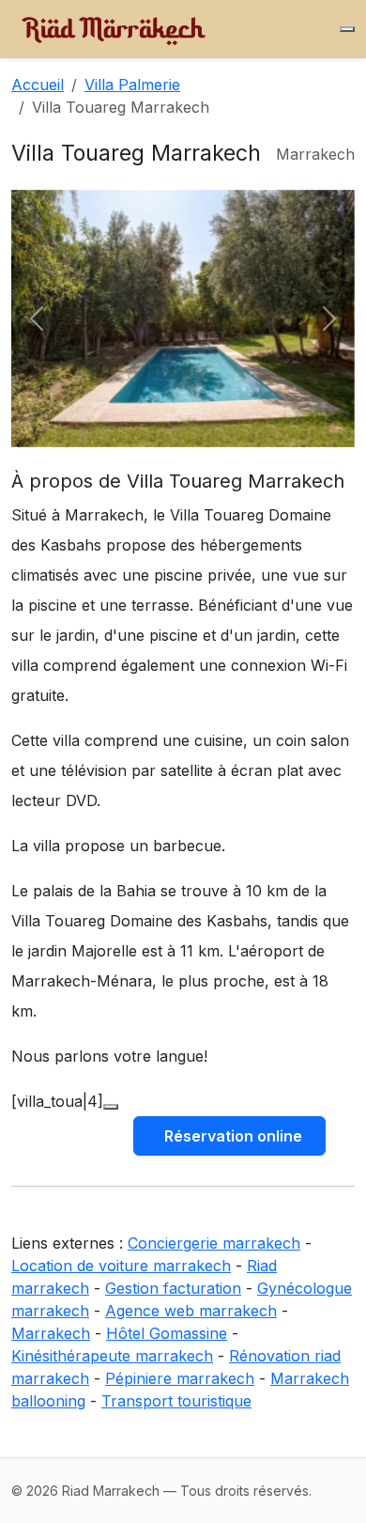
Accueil (37, 84)
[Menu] (347, 29)
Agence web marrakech (191, 1310)
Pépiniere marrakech (179, 1378)
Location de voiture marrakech (121, 1265)
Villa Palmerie (132, 84)
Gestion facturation (173, 1288)
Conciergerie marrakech (214, 1243)
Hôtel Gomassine (166, 1333)
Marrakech (50, 1333)
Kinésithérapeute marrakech (112, 1355)
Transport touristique (176, 1400)
